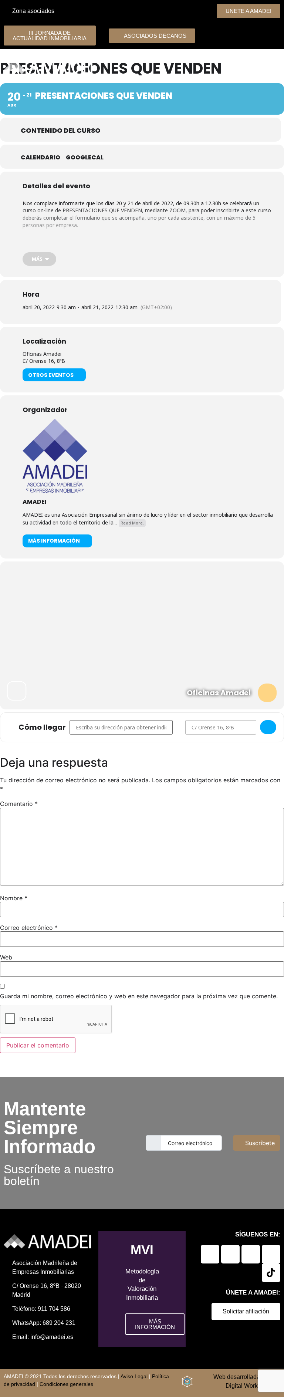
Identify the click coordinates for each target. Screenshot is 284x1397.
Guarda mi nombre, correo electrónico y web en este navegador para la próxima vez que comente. (139, 996)
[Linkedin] (210, 1254)
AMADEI (35, 501)
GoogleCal (85, 157)
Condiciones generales (66, 1384)
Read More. (132, 523)
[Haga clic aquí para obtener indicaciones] (268, 727)
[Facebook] (230, 1254)
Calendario (40, 157)
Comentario (19, 804)
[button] (241, 67)
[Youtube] (271, 1254)
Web (6, 957)
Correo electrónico (29, 928)
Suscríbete (260, 1143)
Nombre (13, 898)
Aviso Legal (134, 1376)
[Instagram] (250, 1254)
